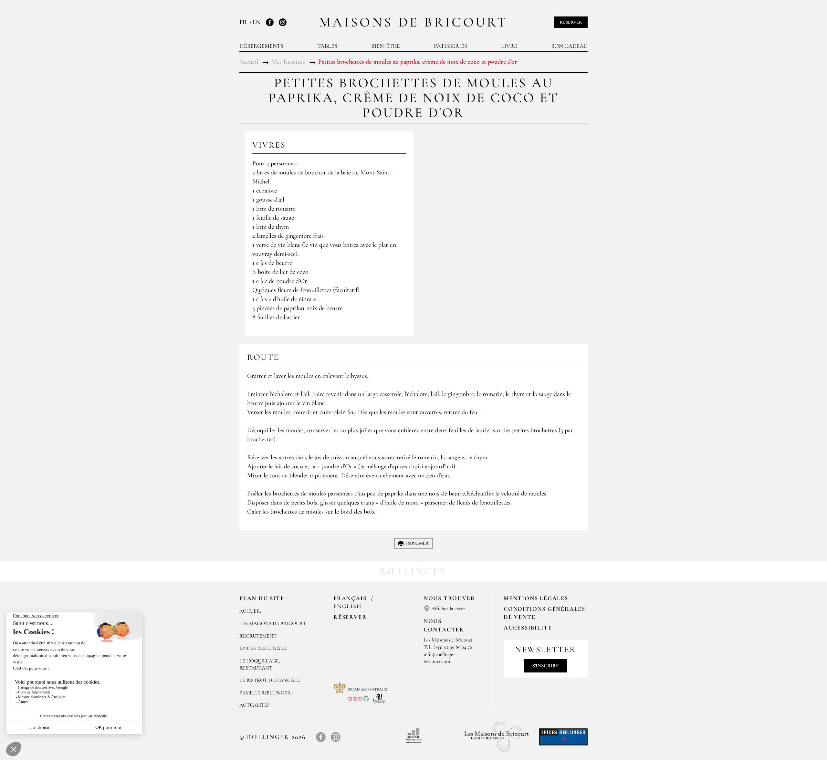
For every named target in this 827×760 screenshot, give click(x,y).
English (347, 606)
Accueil (250, 611)
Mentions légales (536, 598)
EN (256, 22)
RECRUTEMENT (258, 636)
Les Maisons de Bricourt (272, 623)
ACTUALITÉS (254, 705)
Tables (327, 45)
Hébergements (261, 45)
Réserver (571, 22)
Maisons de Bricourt (413, 22)
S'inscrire (545, 665)
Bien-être (385, 45)
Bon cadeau (569, 45)
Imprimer (417, 543)
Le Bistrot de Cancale (269, 680)
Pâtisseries (450, 45)
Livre (509, 45)
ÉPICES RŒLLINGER (263, 648)
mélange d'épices (386, 466)
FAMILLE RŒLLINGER (265, 693)
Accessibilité (528, 627)
